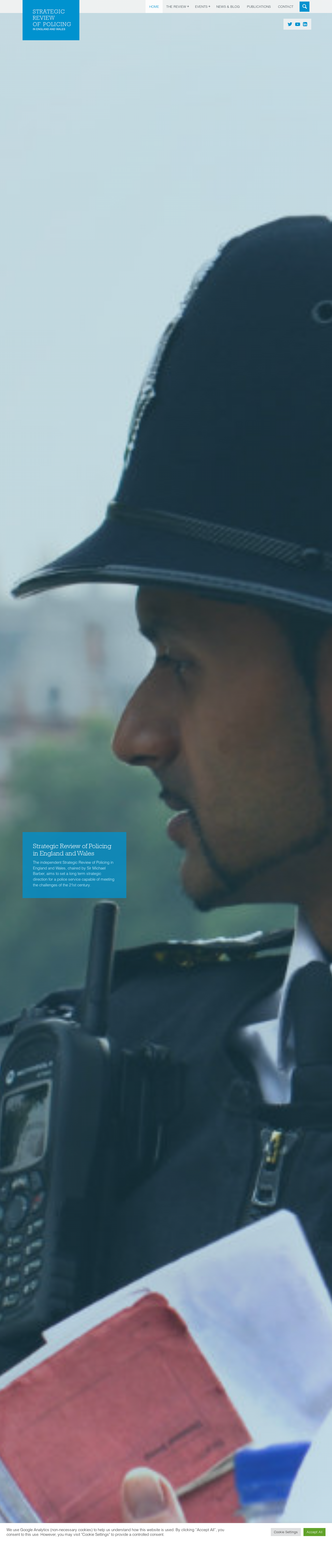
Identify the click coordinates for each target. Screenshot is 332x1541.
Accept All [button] (314, 1532)
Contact (285, 6)
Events (201, 6)
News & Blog (228, 6)
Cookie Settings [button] (286, 1532)
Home (154, 6)
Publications (259, 6)
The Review (176, 6)
